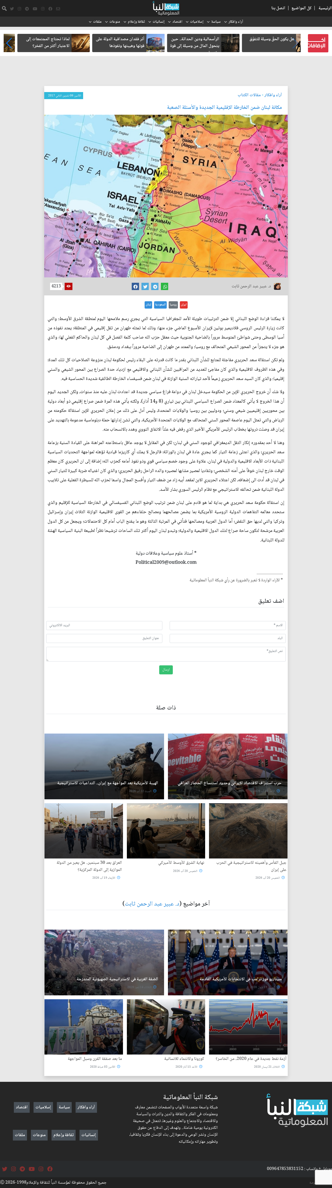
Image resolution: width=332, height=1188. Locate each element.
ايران (184, 304)
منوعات (114, 22)
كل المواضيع (301, 8)
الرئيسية (325, 8)
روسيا (173, 304)
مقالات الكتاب (249, 95)
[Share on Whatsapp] (164, 286)
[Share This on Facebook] (135, 286)
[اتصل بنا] (58, 9)
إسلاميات (196, 22)
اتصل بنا (278, 8)
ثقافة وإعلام (136, 22)
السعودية (160, 304)
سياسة (216, 22)
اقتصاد (177, 22)
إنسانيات (159, 22)
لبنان (148, 304)
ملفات (97, 22)
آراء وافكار (235, 22)
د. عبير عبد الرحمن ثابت (152, 904)
